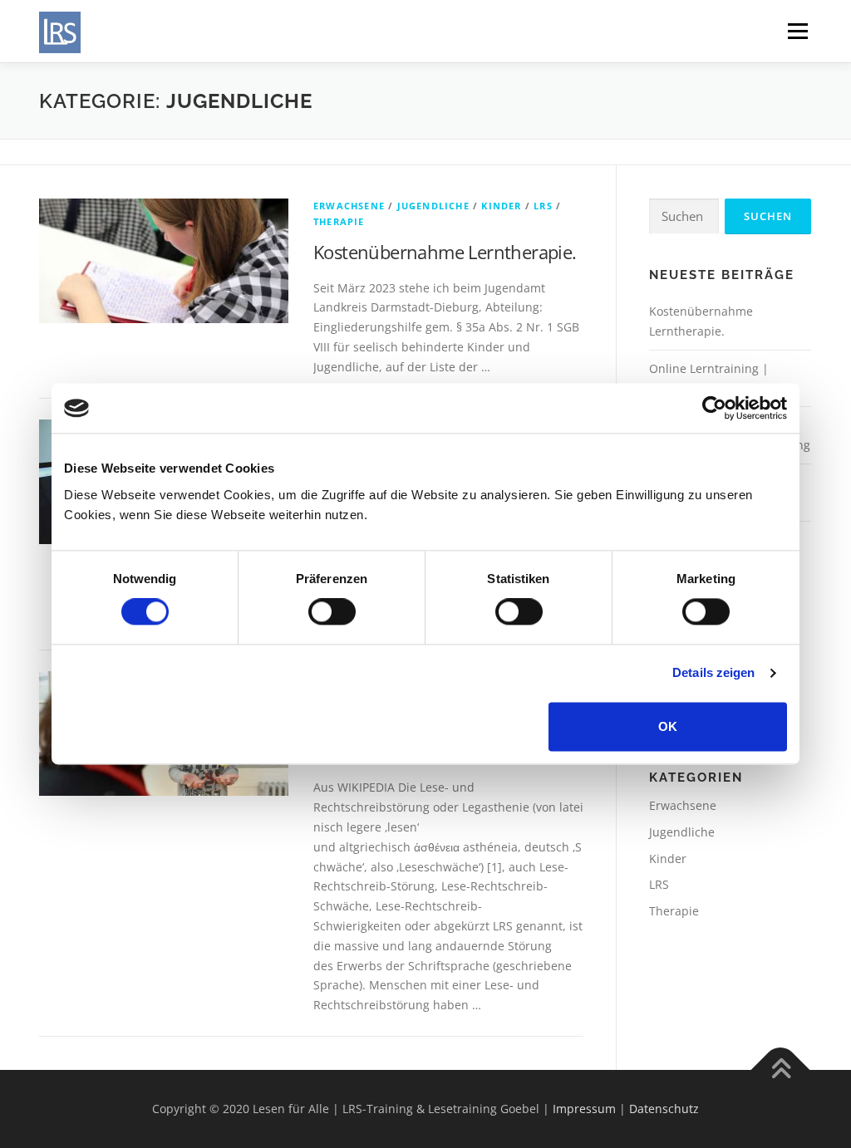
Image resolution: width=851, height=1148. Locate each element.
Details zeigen (713, 673)
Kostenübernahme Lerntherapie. (445, 251)
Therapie (339, 221)
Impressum (584, 1108)
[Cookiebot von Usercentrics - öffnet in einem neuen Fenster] (714, 407)
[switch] (332, 612)
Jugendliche (433, 205)
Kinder (501, 205)
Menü (797, 31)
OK (667, 726)
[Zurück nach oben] (780, 1070)
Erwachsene (349, 205)
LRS (543, 205)
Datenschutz (664, 1108)
